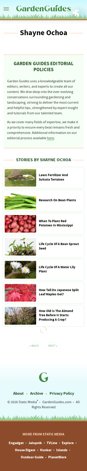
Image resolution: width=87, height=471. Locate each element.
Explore (68, 443)
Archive (36, 393)
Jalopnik (35, 443)
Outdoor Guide (32, 457)
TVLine (52, 443)
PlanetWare (57, 457)
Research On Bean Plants (57, 200)
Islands (61, 450)
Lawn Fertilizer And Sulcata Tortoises (53, 177)
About (18, 393)
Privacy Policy (62, 393)
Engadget (16, 443)
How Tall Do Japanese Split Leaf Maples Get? (59, 292)
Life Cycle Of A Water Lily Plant (57, 269)
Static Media (28, 402)
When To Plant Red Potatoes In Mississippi (56, 223)
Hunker (46, 450)
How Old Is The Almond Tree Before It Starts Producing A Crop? (56, 315)
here (50, 138)
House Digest (25, 450)
